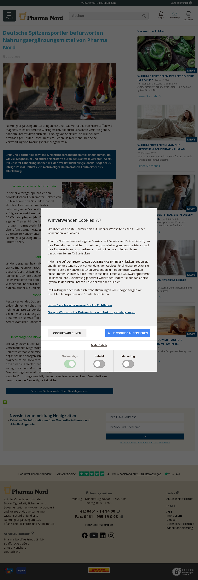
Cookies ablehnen (67, 333)
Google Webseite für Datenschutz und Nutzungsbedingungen (91, 312)
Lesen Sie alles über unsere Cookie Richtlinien (80, 305)
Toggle (70, 364)
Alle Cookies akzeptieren (128, 333)
